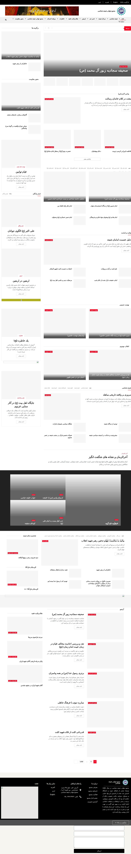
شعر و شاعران (20, 397)
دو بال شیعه (102, 19)
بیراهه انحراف (51, 19)
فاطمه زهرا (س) (110, 147)
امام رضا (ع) (66, 168)
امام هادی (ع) (50, 168)
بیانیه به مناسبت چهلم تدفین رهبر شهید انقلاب (22, 57)
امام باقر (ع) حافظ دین (64, 206)
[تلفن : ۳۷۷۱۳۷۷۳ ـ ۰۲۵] (80, 797)
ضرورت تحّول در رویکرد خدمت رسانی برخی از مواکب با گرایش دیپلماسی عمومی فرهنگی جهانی (98, 583)
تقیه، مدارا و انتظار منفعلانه (58, 570)
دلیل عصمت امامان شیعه (119, 239)
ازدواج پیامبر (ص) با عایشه (53, 498)
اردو (100, 2)
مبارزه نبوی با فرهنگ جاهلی (71, 702)
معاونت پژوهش (102, 536)
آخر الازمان (124, 453)
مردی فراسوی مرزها (35, 637)
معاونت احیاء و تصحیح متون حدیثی (53, 536)
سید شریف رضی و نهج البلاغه (28, 557)
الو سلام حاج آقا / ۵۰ (31, 589)
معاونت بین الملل (79, 536)
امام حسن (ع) (115, 168)
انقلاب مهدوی (93, 351)
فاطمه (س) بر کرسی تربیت (121, 151)
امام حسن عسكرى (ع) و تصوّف (62, 217)
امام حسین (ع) (107, 168)
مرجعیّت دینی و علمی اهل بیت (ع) (61, 280)
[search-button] (6, 20)
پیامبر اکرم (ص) (49, 99)
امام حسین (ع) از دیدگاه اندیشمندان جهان (104, 206)
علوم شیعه (70, 388)
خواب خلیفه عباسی (28, 498)
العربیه (107, 2)
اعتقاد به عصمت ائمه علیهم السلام (61, 269)
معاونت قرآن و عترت (91, 536)
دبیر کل (118, 536)
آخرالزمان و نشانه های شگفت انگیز (108, 456)
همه (129, 168)
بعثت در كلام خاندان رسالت (118, 98)
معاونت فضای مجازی (68, 536)
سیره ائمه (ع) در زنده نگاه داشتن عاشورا (114, 336)
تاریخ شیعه (54, 388)
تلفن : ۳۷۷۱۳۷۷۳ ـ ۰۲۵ (71, 796)
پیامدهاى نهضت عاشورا (75, 336)
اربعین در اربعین (21, 280)
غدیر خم (92, 19)
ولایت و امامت (48, 240)
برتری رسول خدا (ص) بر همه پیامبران (66, 673)
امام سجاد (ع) (123, 66)
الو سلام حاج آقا (12, 584)
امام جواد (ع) (58, 168)
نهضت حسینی (93, 310)
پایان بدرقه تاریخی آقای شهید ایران (30, 661)
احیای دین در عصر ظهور (75, 377)
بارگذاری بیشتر (87, 159)
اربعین (84, 19)
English (115, 2)
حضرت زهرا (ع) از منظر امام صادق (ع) (57, 151)
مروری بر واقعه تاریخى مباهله (117, 394)
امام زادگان (20, 226)
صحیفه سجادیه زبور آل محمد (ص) (103, 70)
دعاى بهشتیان (96, 151)
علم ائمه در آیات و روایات (109, 269)
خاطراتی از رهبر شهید (20, 63)
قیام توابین (21, 171)
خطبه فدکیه (111, 523)
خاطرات (61, 19)
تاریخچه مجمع (93, 791)
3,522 (81, 761)
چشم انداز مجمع (92, 798)
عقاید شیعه (47, 388)
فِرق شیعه (77, 388)
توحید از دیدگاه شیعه (110, 424)
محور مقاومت (19, 19)
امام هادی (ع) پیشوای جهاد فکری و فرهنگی (103, 217)
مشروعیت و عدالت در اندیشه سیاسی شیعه (103, 435)
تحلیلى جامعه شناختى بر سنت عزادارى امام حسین (66, 199)
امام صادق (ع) (82, 168)
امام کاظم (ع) (73, 168)
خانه (122, 19)
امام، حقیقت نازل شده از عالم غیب (105, 280)
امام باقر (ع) (90, 168)
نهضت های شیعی (21, 166)
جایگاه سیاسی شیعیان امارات (62, 424)
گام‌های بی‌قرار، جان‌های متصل (17, 115)
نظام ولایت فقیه (73, 19)
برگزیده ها (45, 541)
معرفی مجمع (93, 787)
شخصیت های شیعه (12, 553)
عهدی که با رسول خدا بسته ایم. (57, 581)
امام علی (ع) (124, 168)
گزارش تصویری (92, 802)
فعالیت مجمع (93, 794)
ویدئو (116, 519)
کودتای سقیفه (30, 523)
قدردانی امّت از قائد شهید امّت (28, 108)
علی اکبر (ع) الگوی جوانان (21, 230)
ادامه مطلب (126, 109)
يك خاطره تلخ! (21, 340)
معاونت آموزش (111, 536)
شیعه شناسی (114, 19)
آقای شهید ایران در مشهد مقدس (31, 685)
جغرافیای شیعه (62, 388)
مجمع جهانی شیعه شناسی (35, 19)
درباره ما (121, 21)
